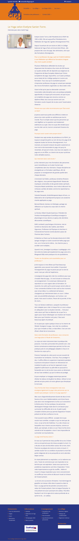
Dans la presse (29, 520)
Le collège (35, 8)
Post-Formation (46, 515)
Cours (10, 516)
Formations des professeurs (31, 14)
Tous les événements (14, 511)
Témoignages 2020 (30, 518)
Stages (10, 513)
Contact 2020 (46, 14)
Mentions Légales (63, 511)
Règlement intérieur (64, 518)
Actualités (26, 8)
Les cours (57, 8)
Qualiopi (28, 511)
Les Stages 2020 (46, 8)
